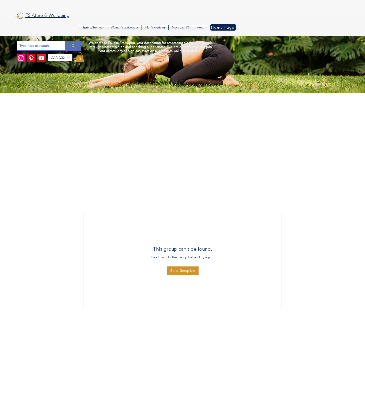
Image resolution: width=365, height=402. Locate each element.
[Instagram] (21, 58)
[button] (60, 57)
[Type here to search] (73, 45)
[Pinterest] (31, 58)
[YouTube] (41, 58)
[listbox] (60, 57)
